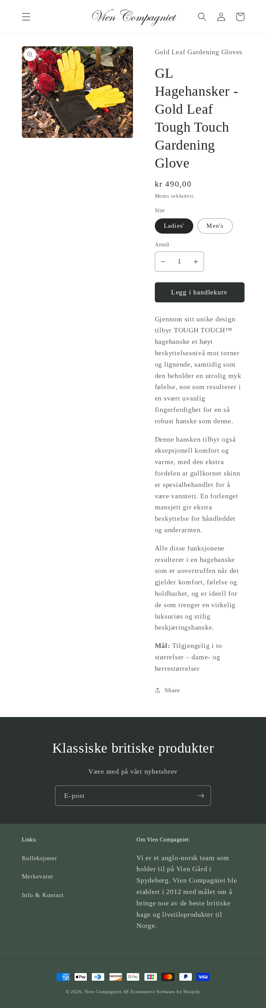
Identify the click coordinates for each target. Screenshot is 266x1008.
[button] (26, 16)
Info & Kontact (43, 895)
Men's (214, 225)
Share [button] (172, 690)
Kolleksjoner (39, 858)
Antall (162, 245)
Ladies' (174, 225)
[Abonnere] (201, 795)
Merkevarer (38, 876)
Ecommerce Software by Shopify (165, 991)
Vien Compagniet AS (107, 991)
